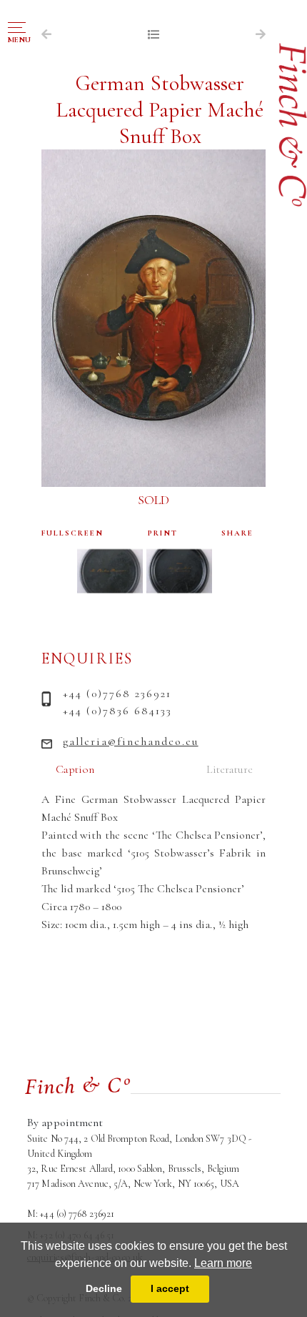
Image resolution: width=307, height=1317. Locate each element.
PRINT (163, 533)
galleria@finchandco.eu (130, 741)
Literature (229, 769)
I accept (170, 1288)
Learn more (223, 1263)
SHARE (237, 533)
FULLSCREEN (72, 533)
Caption (75, 769)
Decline (104, 1288)
